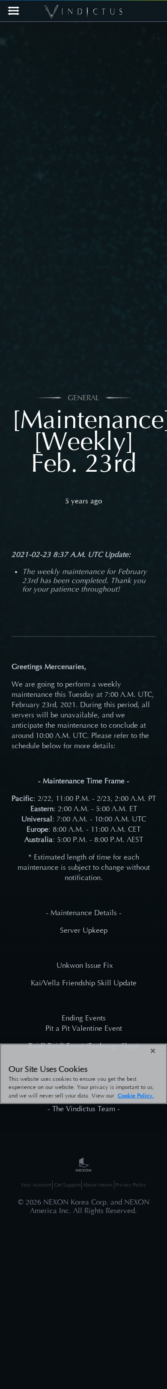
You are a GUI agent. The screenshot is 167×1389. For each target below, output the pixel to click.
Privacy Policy (130, 1185)
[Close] (153, 1050)
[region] (83, 1074)
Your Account (36, 1185)
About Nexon (98, 1185)
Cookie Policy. (136, 1095)
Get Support (67, 1185)
